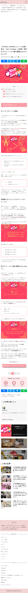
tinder (18, 394)
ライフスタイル (23, 56)
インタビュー (4, 554)
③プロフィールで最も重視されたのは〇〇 (12, 96)
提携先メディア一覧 (5, 577)
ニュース (3, 558)
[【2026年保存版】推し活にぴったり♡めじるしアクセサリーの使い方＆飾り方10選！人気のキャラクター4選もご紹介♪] (6, 494)
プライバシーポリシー (6, 584)
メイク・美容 (4, 539)
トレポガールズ (4, 549)
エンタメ (3, 556)
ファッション (4, 537)
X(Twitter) (3, 570)
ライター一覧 (4, 565)
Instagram (10, 419)
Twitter (5, 419)
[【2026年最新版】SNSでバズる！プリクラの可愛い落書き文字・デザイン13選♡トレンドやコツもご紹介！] (6, 486)
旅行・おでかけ (4, 551)
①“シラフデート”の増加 (9, 91)
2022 (3, 394)
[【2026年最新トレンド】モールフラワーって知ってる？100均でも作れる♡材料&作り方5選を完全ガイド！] (6, 478)
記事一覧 (5, 416)
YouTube (3, 572)
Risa (16, 481)
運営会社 (3, 582)
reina (5, 507)
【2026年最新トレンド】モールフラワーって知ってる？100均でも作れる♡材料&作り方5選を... (20, 478)
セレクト (3, 546)
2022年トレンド (11, 394)
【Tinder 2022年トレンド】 (8, 89)
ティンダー (4, 396)
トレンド (12, 396)
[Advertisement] (14, 29)
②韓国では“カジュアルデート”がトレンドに (13, 93)
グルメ (2, 544)
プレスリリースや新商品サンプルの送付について (12, 575)
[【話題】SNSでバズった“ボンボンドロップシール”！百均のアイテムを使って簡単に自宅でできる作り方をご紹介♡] (6, 503)
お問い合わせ (4, 580)
